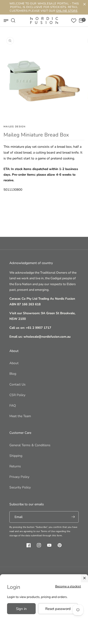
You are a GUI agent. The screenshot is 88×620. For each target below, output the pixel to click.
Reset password (58, 608)
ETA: (7, 169)
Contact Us (17, 384)
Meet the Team (20, 416)
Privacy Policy (19, 477)
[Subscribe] (73, 516)
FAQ (12, 405)
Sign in (21, 608)
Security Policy (20, 487)
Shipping (15, 456)
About (14, 363)
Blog (12, 373)
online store (66, 11)
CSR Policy (17, 395)
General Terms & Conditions (29, 445)
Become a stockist (68, 586)
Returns (15, 466)
